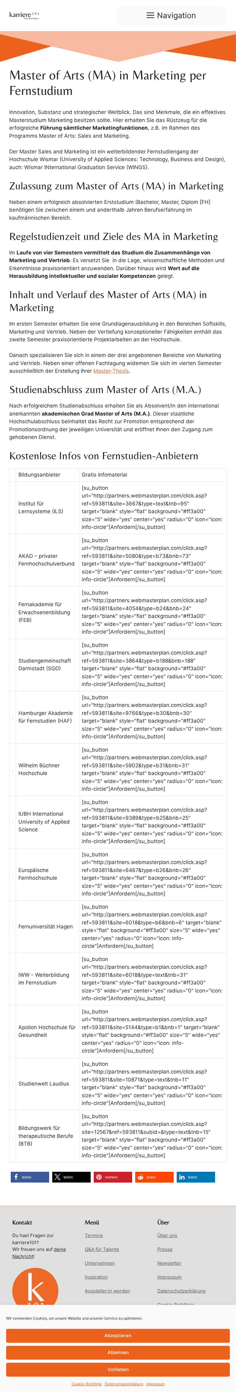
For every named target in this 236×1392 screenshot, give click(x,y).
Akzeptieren (118, 1335)
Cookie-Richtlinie (87, 1384)
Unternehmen (100, 1263)
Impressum (155, 1384)
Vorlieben (118, 1369)
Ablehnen (118, 1352)
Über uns (167, 1235)
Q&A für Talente (102, 1249)
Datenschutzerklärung (124, 1384)
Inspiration (96, 1277)
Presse (165, 1249)
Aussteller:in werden (107, 1291)
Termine (94, 1235)
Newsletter (169, 1263)
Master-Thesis (111, 371)
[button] (30, 1177)
